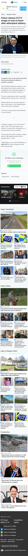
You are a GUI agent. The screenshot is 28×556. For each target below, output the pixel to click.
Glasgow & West (11, 14)
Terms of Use (11, 539)
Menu (5, 2)
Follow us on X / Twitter (10, 526)
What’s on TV (5, 522)
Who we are (4, 539)
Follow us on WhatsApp (10, 532)
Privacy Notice (19, 539)
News (3, 14)
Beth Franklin (5, 62)
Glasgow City (5, 176)
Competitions (18, 520)
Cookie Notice (11, 541)
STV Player (4, 520)
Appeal (16, 522)
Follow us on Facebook (10, 529)
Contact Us (3, 541)
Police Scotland (15, 176)
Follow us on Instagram (10, 535)
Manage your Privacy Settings (9, 546)
